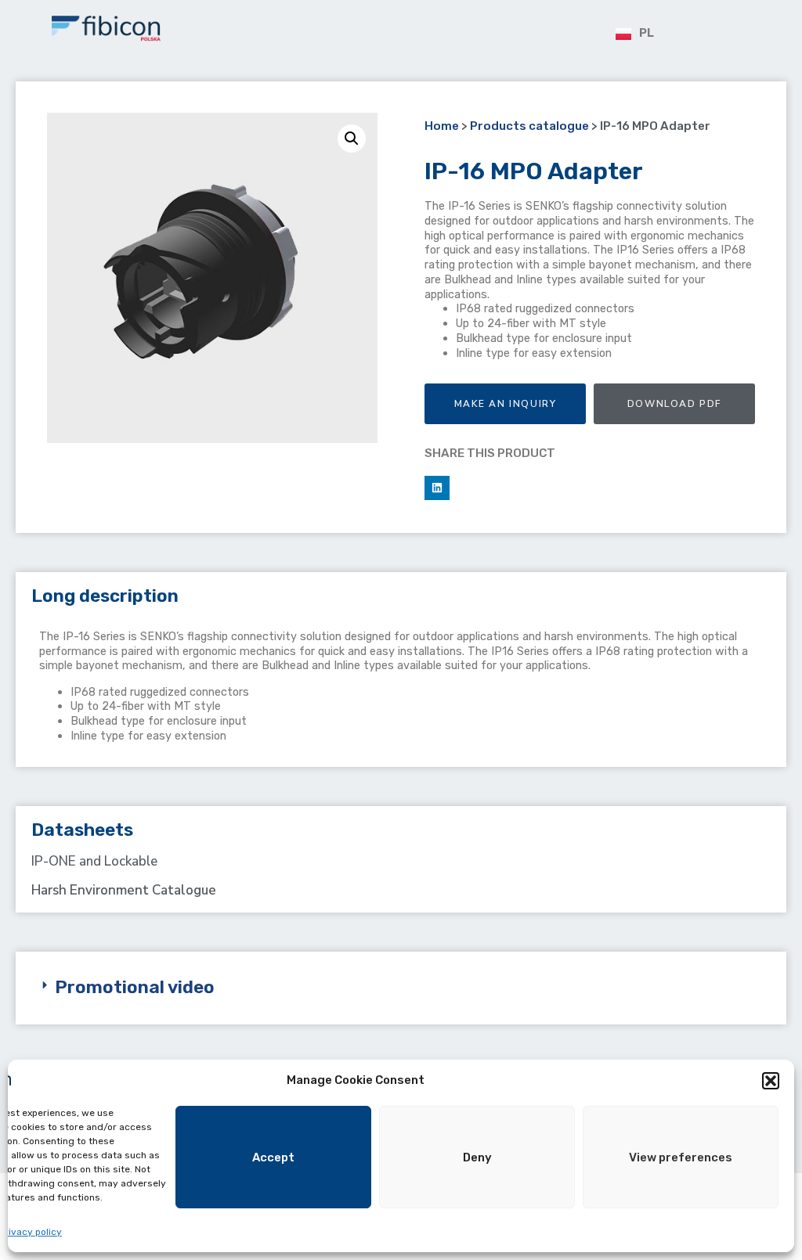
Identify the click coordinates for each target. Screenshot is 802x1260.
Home (441, 126)
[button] (771, 1081)
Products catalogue (529, 126)
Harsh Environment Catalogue (123, 890)
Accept (273, 1157)
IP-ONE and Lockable (94, 861)
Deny (477, 1157)
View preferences (680, 1157)
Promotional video (135, 987)
